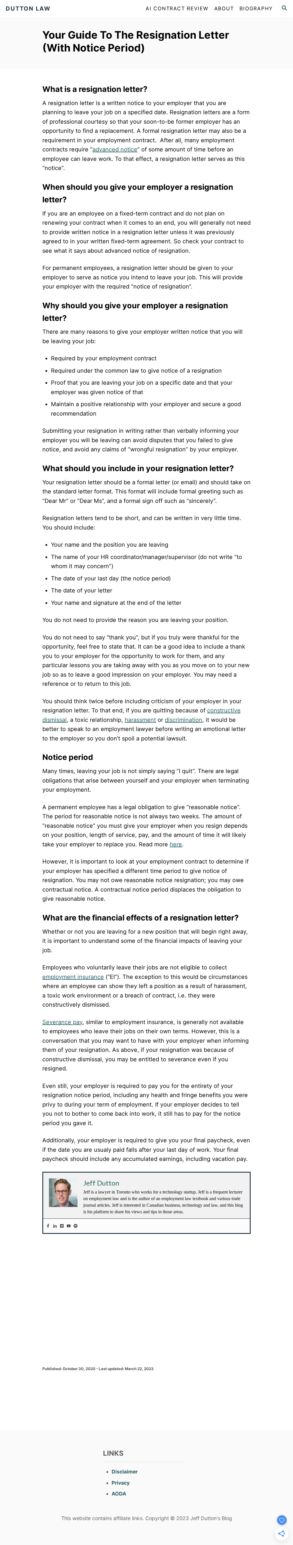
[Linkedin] (55, 1226)
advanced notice (114, 149)
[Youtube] (69, 1226)
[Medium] (62, 1226)
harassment (140, 719)
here (176, 844)
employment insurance (73, 976)
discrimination (183, 719)
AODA (119, 1494)
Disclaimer (125, 1472)
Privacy (121, 1483)
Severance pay (62, 1022)
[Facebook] (48, 1226)
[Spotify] (76, 1226)
